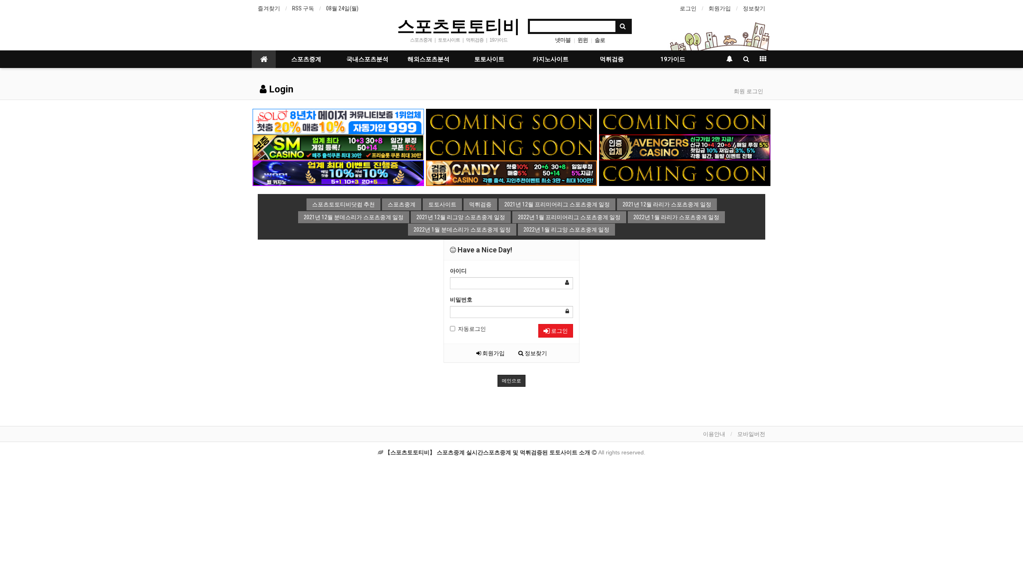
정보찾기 (754, 8)
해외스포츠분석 (429, 59)
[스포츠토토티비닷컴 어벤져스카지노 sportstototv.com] (684, 147)
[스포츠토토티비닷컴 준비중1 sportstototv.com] (511, 121)
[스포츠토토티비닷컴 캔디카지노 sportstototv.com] (511, 173)
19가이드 (672, 59)
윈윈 (582, 40)
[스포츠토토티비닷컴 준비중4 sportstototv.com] (684, 173)
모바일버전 (751, 434)
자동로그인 (472, 329)
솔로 (600, 40)
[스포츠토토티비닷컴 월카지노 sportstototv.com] (338, 173)
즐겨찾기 (269, 8)
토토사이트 (489, 59)
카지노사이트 (551, 59)
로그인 (688, 8)
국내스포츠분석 (367, 59)
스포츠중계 (306, 59)
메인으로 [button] (511, 381)
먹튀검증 (612, 59)
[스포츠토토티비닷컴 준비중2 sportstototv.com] (684, 121)
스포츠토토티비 (458, 25)
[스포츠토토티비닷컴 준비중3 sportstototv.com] (511, 147)
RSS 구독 (303, 8)
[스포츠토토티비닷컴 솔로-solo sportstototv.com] (338, 121)
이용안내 (714, 434)
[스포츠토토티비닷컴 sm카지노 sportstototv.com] (338, 147)
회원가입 (720, 8)
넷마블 (563, 40)
